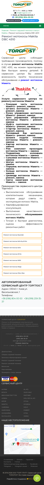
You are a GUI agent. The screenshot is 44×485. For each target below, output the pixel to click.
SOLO (26, 407)
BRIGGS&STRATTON (9, 395)
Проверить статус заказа (11, 372)
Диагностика (7, 351)
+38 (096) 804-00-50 (23, 17)
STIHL (26, 413)
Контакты (7, 462)
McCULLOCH (6, 416)
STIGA (26, 401)
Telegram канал (21, 466)
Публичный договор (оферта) (15, 464)
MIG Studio (33, 479)
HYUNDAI (27, 404)
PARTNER (27, 395)
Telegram (7, 466)
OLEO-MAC (28, 392)
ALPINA (4, 389)
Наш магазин (7, 369)
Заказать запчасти (14, 20)
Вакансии (5, 366)
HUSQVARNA (6, 413)
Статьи (17, 462)
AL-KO (26, 389)
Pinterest (34, 466)
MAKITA (4, 404)
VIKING (26, 416)
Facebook (33, 464)
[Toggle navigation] (40, 25)
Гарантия (29, 459)
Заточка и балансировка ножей (14, 357)
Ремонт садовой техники (11, 360)
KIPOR (4, 401)
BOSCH (4, 392)
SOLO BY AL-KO (29, 398)
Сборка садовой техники (11, 354)
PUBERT (27, 410)
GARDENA (5, 407)
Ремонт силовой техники (11, 363)
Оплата (19, 459)
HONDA (4, 398)
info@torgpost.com (23, 13)
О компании (8, 459)
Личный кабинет (31, 20)
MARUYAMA (6, 410)
